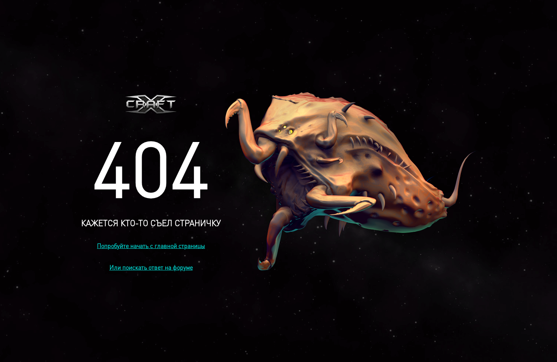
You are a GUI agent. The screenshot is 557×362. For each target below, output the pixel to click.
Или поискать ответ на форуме (151, 267)
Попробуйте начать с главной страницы (151, 246)
